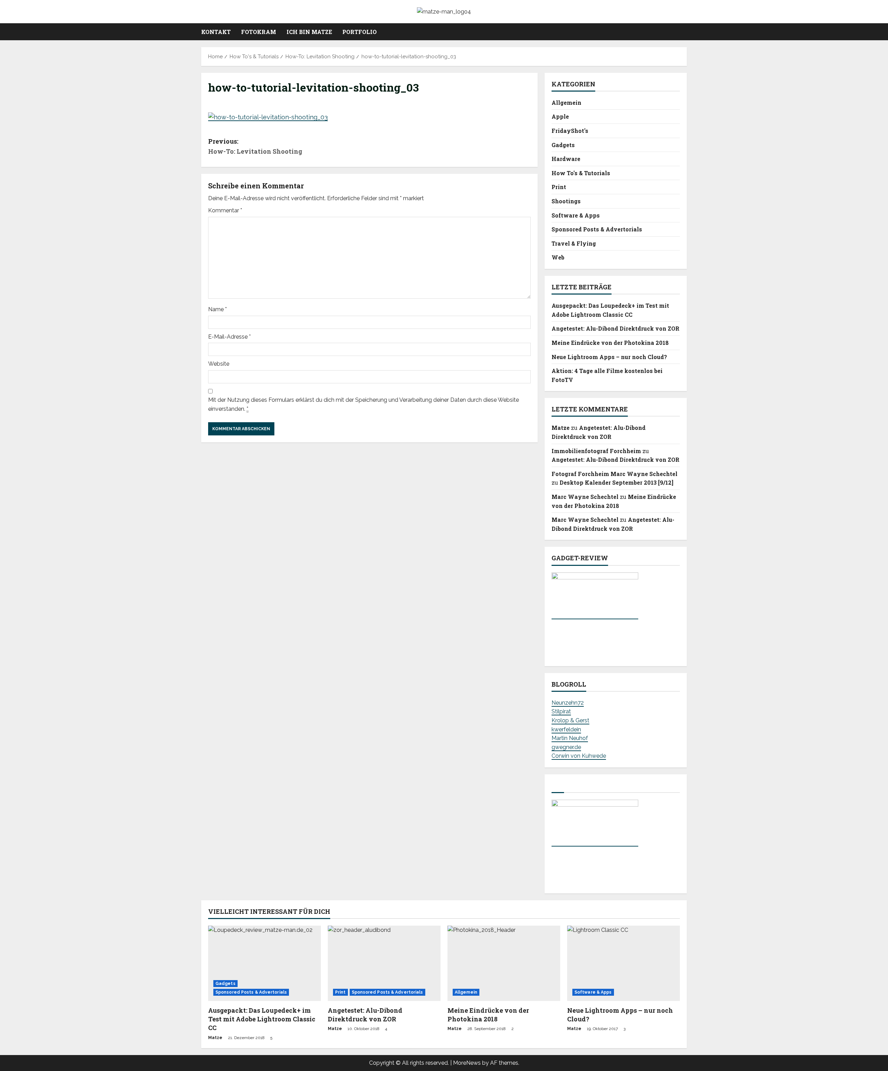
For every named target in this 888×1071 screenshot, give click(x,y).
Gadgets (563, 144)
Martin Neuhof (570, 738)
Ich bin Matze (309, 31)
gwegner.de (566, 747)
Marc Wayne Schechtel (585, 496)
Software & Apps (576, 215)
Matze (561, 427)
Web (558, 257)
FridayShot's (570, 130)
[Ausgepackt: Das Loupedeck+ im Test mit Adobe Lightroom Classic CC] (264, 963)
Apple (560, 116)
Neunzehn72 (568, 702)
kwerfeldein (566, 729)
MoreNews (467, 1063)
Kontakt (216, 31)
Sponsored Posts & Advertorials (597, 229)
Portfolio (359, 31)
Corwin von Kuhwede (579, 756)
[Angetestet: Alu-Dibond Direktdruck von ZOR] (384, 963)
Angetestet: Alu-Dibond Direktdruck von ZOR (616, 328)
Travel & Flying (574, 243)
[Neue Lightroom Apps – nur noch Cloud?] (623, 963)
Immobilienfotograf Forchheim (596, 450)
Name (217, 309)
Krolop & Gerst (570, 720)
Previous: (255, 146)
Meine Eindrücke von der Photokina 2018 (610, 342)
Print (559, 186)
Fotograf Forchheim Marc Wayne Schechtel (614, 473)
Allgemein (566, 102)
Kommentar (225, 210)
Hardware (566, 158)
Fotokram (258, 31)
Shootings (566, 201)
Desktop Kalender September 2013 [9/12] (616, 482)
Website (218, 363)
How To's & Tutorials (581, 173)
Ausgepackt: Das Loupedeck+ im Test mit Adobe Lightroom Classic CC (261, 1019)
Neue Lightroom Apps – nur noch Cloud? (609, 356)
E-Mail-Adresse (229, 336)
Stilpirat (561, 711)
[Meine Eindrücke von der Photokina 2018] (503, 963)
